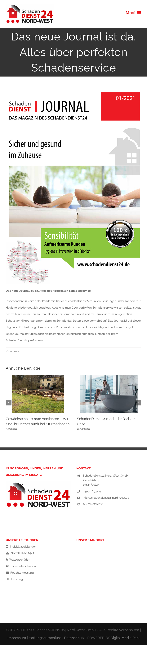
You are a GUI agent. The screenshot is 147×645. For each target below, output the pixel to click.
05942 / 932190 (93, 491)
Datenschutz (74, 638)
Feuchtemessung (22, 572)
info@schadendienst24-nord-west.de (106, 497)
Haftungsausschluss (45, 638)
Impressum (16, 638)
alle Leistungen (16, 579)
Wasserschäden (19, 559)
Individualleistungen (23, 546)
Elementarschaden (23, 566)
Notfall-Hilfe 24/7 (22, 553)
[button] (8, 402)
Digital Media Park (125, 638)
